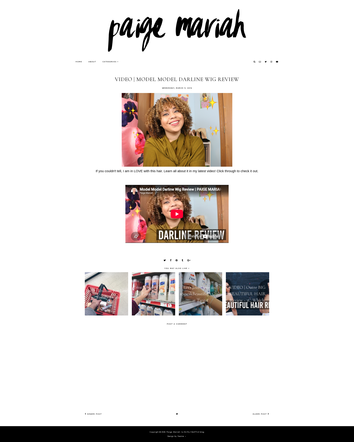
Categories (110, 62)
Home (79, 62)
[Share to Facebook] (170, 260)
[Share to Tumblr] (182, 260)
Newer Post (94, 414)
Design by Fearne (175, 436)
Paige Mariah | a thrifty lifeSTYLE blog (185, 432)
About (92, 62)
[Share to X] (165, 260)
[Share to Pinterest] (177, 260)
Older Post (260, 414)
